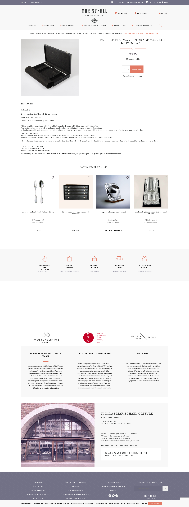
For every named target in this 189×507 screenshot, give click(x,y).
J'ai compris (155, 503)
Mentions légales (113, 483)
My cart (164, 13)
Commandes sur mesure (76, 499)
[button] (140, 13)
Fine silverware (68, 25)
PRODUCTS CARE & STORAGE (95, 25)
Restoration (120, 25)
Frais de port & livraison (75, 483)
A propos (76, 487)
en (25, 2)
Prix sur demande (113, 230)
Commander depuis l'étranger (76, 495)
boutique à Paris (158, 2)
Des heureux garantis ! (144, 271)
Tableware (31, 25)
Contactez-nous (75, 491)
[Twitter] (113, 495)
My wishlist (122, 13)
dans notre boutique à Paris (69, 271)
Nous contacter (136, 2)
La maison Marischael (143, 25)
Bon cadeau (119, 2)
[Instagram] (116, 495)
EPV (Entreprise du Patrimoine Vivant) (61, 154)
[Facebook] (110, 495)
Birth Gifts (49, 25)
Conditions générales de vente (113, 487)
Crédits (113, 491)
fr (22, 2)
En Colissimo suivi (119, 271)
